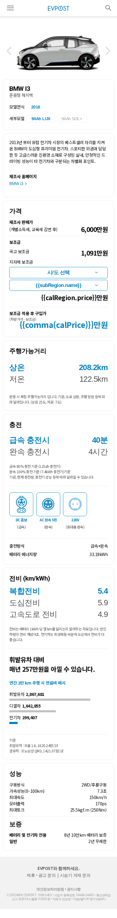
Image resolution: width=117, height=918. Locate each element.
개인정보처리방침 (50, 889)
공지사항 (74, 889)
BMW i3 (16, 183)
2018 (35, 107)
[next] (108, 51)
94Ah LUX (41, 118)
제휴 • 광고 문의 (41, 875)
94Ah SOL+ (72, 118)
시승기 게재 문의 (75, 875)
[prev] (9, 51)
